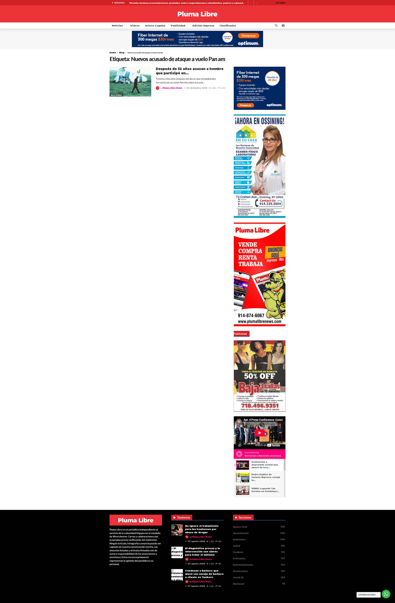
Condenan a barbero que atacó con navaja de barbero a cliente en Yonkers (204, 574)
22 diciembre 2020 (196, 88)
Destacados (259, 571)
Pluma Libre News (172, 88)
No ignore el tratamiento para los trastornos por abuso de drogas (201, 529)
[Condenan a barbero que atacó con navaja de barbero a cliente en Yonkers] (177, 575)
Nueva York (259, 526)
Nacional (116, 95)
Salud (259, 545)
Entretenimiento (259, 564)
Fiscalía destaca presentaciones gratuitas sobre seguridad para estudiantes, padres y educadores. (189, 3)
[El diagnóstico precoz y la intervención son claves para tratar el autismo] (177, 552)
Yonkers (259, 552)
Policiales (259, 558)
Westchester (259, 533)
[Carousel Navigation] (254, 2)
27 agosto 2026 (196, 541)
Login (282, 3)
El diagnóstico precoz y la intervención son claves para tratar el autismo (202, 551)
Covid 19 (259, 577)
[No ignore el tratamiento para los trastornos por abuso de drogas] (177, 530)
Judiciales (259, 539)
